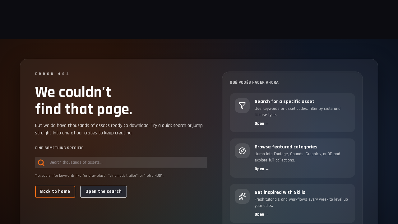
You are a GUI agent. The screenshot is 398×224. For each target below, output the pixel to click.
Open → (262, 123)
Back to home (55, 191)
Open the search (104, 191)
